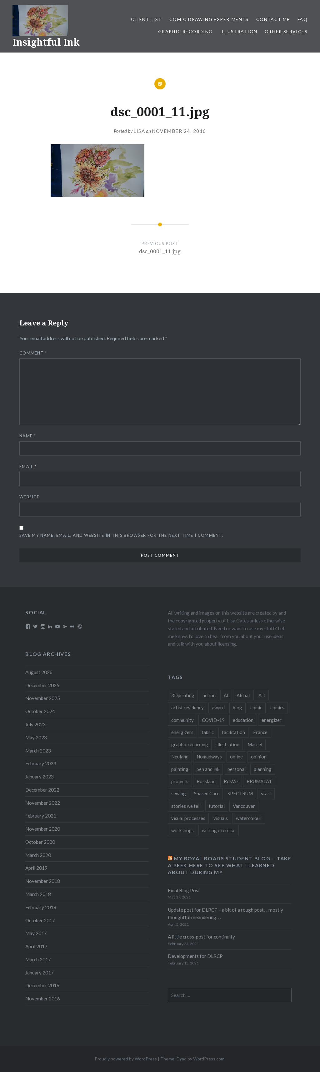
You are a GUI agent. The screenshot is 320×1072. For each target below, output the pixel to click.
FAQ (303, 19)
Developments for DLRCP (195, 956)
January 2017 (39, 972)
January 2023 (39, 776)
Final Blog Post (184, 890)
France (260, 732)
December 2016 (42, 985)
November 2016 (42, 998)
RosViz (231, 781)
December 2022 (42, 790)
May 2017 (36, 933)
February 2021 (40, 815)
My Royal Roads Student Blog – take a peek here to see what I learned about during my (229, 865)
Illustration (239, 31)
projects (179, 781)
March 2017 (38, 959)
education (243, 720)
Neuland (179, 756)
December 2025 (42, 685)
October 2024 (40, 711)
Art (261, 695)
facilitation (233, 732)
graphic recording (189, 744)
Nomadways (209, 756)
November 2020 (42, 829)
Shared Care (206, 793)
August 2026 (38, 672)
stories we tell (186, 806)
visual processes (188, 818)
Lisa (139, 131)
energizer (272, 720)
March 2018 (38, 894)
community (182, 720)
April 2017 (36, 946)
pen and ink (208, 769)
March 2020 (38, 855)
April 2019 (36, 868)
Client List (146, 19)
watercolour (249, 818)
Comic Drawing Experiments (209, 19)
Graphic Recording (185, 31)
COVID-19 (213, 720)
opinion (259, 756)
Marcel (255, 744)
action (209, 695)
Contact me (273, 19)
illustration (227, 744)
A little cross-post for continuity (201, 936)
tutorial (217, 806)
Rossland (206, 781)
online (236, 756)
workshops (182, 830)
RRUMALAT (259, 781)
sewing (178, 793)
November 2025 (42, 698)
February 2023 (40, 763)
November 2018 (42, 881)
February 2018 (40, 907)
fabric (208, 732)
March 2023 (38, 750)
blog (237, 707)
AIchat (243, 695)
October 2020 (40, 842)
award (218, 707)
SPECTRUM (240, 793)
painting (179, 769)
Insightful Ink (46, 42)
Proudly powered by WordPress (126, 1058)
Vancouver (244, 806)
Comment (33, 352)
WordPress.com (208, 1058)
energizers (182, 732)
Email (28, 466)
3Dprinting (182, 695)
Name (27, 435)
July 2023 (35, 724)
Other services (286, 31)
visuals (220, 818)
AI (226, 695)
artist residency (187, 707)
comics (277, 707)
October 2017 (40, 920)
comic (256, 707)
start (266, 793)
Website (29, 496)
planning (263, 769)
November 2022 (42, 803)
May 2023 (36, 737)
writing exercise (218, 830)
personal (237, 769)
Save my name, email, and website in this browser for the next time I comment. (121, 535)
